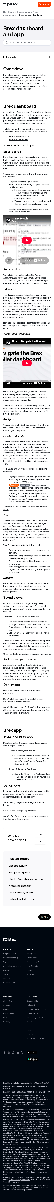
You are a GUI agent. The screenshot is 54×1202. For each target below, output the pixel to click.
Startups (6, 978)
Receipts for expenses (21, 872)
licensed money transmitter (19, 1180)
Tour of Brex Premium (18, 139)
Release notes (9, 983)
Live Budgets (32, 966)
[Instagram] (13, 1052)
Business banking (10, 958)
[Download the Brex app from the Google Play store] (32, 1059)
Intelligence (32, 953)
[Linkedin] (18, 1052)
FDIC (12, 1100)
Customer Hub (33, 1001)
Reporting (31, 970)
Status (29, 1022)
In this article (9, 57)
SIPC (29, 1104)
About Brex (7, 1001)
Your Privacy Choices (35, 1038)
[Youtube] (9, 1052)
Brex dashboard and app (30, 15)
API (28, 978)
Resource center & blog (36, 1009)
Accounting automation (21, 885)
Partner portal (8, 1013)
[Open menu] (4, 4)
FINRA (24, 1104)
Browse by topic (24, 12)
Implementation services (37, 1026)
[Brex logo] (12, 4)
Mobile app (31, 974)
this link (22, 755)
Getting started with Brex (22, 899)
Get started (44, 4)
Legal (29, 1030)
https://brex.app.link (26, 750)
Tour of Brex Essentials (19, 137)
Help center (32, 1005)
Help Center (8, 12)
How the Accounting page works (26, 879)
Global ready (32, 958)
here (40, 1133)
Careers (6, 1005)
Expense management (12, 962)
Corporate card (9, 953)
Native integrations (34, 962)
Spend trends (32, 1013)
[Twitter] (22, 1052)
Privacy (30, 1034)
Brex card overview (19, 865)
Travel (5, 974)
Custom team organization (23, 892)
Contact (6, 1009)
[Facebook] (4, 1052)
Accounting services (35, 1018)
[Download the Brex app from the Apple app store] (32, 1052)
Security (6, 1022)
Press (5, 1018)
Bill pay (6, 970)
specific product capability (22, 411)
